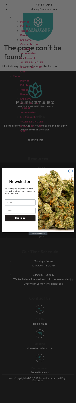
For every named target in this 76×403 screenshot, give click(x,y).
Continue (20, 217)
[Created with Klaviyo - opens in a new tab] (38, 233)
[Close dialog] (70, 171)
